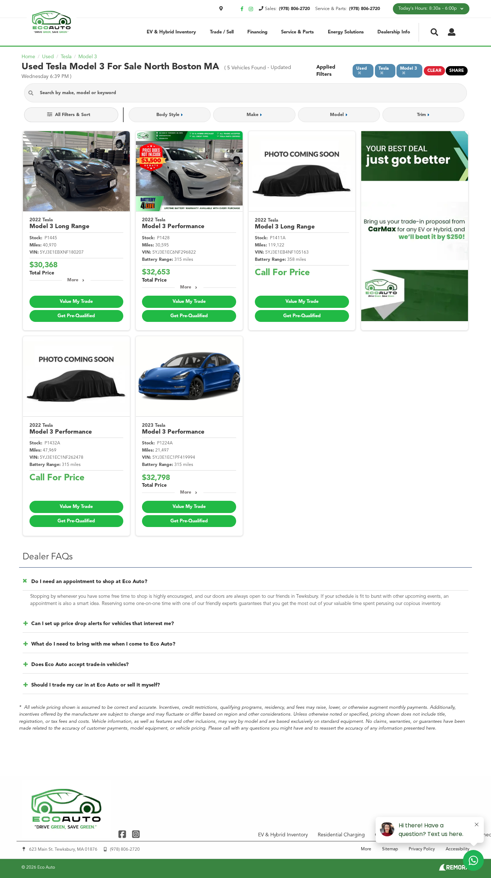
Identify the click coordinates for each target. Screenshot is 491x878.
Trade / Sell (222, 32)
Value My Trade (76, 301)
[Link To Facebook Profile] (123, 834)
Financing (257, 32)
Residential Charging (341, 834)
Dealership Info (393, 32)
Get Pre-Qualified (76, 316)
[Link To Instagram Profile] (135, 834)
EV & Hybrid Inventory (171, 32)
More (72, 280)
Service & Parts (297, 32)
